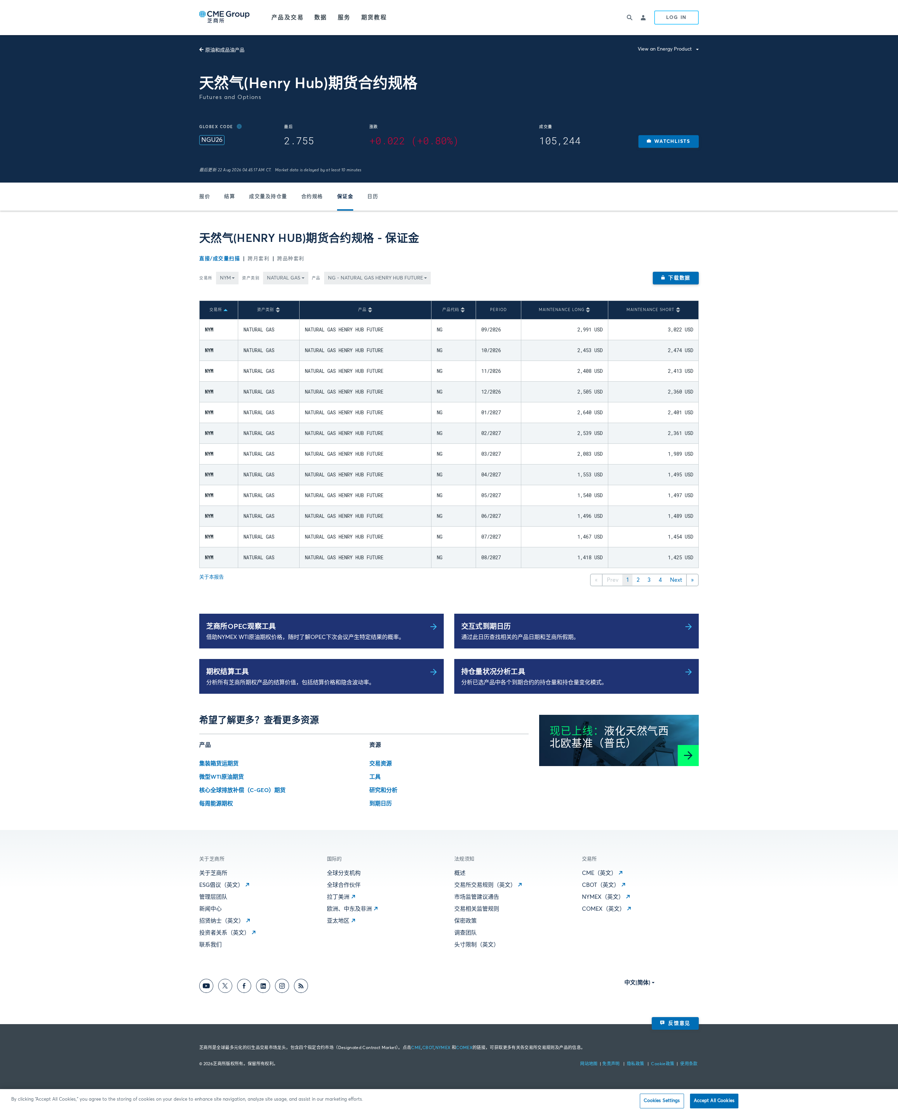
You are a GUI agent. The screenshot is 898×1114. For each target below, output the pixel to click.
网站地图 (589, 1064)
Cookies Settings (662, 1101)
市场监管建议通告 (476, 897)
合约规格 (312, 196)
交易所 (206, 278)
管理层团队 (213, 897)
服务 (344, 17)
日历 (372, 196)
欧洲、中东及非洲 (349, 909)
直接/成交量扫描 (219, 258)
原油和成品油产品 (224, 50)
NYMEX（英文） (603, 897)
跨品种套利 (290, 258)
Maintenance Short (650, 310)
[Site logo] (224, 17)
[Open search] (630, 17)
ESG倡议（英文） (221, 885)
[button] (668, 141)
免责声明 (611, 1064)
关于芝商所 (213, 873)
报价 (204, 196)
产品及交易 (288, 17)
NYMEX (443, 1048)
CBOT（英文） (600, 885)
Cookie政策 (662, 1064)
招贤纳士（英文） (221, 921)
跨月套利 (258, 258)
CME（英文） (599, 873)
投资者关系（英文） (224, 933)
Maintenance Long (562, 310)
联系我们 (210, 945)
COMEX (464, 1048)
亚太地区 (338, 921)
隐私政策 (636, 1064)
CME (416, 1048)
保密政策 (465, 921)
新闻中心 (210, 909)
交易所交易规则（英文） (485, 885)
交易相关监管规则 (476, 909)
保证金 (345, 196)
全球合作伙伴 (344, 885)
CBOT (428, 1048)
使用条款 (688, 1064)
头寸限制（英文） (476, 945)
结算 (229, 196)
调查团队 (465, 933)
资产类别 (251, 278)
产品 (316, 278)
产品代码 (450, 310)
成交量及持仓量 (268, 196)
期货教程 (374, 17)
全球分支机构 (344, 873)
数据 (320, 17)
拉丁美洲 (338, 897)
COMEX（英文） (603, 909)
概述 (459, 873)
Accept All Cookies (714, 1101)
